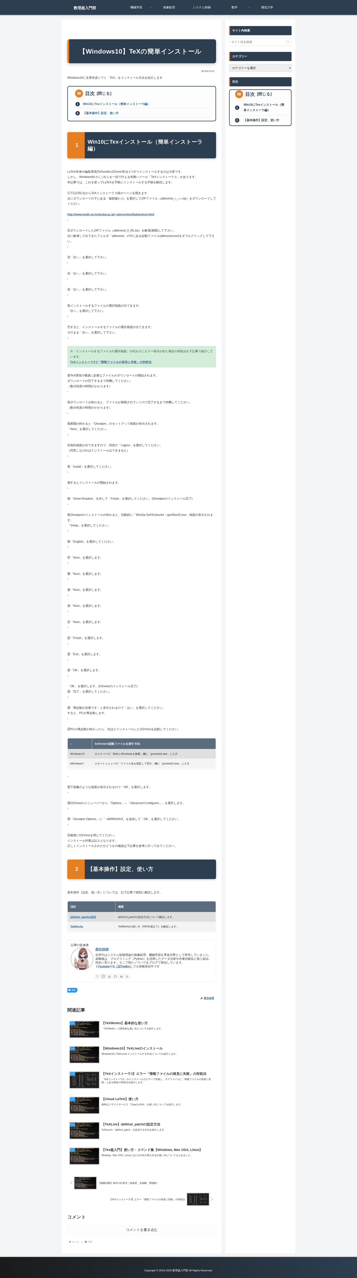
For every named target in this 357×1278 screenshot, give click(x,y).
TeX (73, 990)
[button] (287, 42)
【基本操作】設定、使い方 (101, 113)
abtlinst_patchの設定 (83, 917)
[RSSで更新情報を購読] (127, 976)
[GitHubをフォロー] (115, 976)
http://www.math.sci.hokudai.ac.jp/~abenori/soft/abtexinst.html (110, 214)
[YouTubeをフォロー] (109, 976)
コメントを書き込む (142, 1230)
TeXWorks (76, 926)
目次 (90, 93)
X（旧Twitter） (123, 966)
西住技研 (102, 949)
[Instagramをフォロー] (103, 976)
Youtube (104, 966)
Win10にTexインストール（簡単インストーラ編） (116, 104)
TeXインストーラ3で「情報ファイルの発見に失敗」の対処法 (111, 362)
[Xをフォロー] (97, 976)
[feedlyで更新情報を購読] (121, 976)
